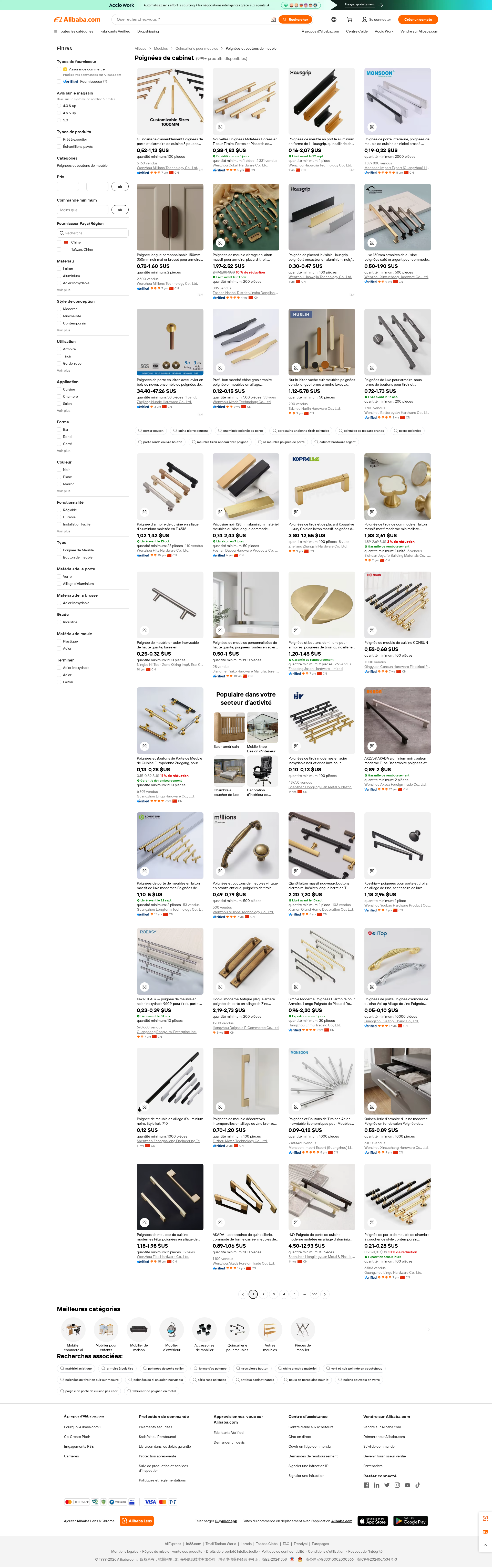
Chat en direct (300, 1437)
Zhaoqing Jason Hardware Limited (316, 669)
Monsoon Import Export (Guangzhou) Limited (397, 168)
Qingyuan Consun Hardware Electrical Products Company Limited (397, 667)
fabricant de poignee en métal (154, 1391)
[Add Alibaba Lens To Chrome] (137, 1521)
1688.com (193, 1544)
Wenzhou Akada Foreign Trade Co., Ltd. (395, 784)
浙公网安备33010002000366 (330, 1559)
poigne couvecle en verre (361, 1380)
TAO (286, 1544)
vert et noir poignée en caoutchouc (356, 1368)
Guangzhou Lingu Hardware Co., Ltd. (165, 796)
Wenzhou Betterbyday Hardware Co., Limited (397, 413)
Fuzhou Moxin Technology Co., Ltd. (240, 1141)
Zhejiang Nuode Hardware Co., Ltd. (164, 402)
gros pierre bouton (254, 1368)
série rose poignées (212, 1380)
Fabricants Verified (228, 1433)
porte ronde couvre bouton (162, 442)
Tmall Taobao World (221, 1544)
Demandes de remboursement (313, 1456)
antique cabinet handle (257, 1380)
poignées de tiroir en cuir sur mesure (92, 1380)
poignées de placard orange (364, 431)
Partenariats (373, 1466)
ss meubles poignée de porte (284, 442)
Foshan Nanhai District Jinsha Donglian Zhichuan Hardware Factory (246, 293)
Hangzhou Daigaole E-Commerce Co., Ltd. (246, 1028)
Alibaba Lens (87, 1521)
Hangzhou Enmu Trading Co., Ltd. (315, 1025)
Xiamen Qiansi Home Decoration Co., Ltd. (321, 909)
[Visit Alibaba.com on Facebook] (366, 1485)
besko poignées (410, 431)
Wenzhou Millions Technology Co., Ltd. (167, 168)
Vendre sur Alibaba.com (382, 1427)
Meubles (161, 48)
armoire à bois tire (120, 1368)
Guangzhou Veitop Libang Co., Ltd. (391, 1021)
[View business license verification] (292, 1559)
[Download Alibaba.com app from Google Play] (410, 1521)
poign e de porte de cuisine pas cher (91, 1391)
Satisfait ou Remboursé (157, 1437)
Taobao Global (267, 1544)
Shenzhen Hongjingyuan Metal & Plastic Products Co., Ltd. (322, 787)
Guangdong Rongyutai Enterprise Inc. (167, 1032)
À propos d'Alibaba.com (84, 1416)
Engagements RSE (79, 1446)
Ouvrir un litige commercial (310, 1446)
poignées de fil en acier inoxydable (158, 1380)
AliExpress (173, 1544)
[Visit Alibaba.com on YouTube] (407, 1485)
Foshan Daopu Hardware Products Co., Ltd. (246, 550)
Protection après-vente (157, 1456)
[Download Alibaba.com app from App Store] (372, 1521)
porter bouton (153, 431)
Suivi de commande (379, 1446)
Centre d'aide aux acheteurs (311, 1427)
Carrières (71, 1456)
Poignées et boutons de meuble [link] (251, 48)
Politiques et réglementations (162, 1480)
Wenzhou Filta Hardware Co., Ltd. (163, 550)
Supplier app (226, 1521)
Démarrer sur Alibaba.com (384, 1437)
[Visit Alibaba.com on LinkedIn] (377, 1485)
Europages (320, 1544)
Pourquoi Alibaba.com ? (82, 1427)
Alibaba (140, 48)
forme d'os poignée (213, 1368)
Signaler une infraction (306, 1476)
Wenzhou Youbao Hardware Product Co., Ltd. (397, 905)
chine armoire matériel (299, 1368)
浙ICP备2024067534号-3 (377, 1559)
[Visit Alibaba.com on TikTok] (418, 1485)
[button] (273, 19)
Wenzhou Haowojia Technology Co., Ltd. (320, 165)
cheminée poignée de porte (243, 431)
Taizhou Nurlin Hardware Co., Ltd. (315, 408)
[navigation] (93, 672)
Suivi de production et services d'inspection (163, 1468)
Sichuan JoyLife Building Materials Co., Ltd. (397, 555)
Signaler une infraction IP (309, 1466)
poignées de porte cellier (166, 1368)
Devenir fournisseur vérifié (384, 1456)
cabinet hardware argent (338, 442)
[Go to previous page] (243, 1294)
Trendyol (301, 1544)
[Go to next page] (325, 1294)
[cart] (350, 20)
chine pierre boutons (193, 431)
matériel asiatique (78, 1368)
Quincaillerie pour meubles (197, 48)
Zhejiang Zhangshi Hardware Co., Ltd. (318, 546)
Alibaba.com (341, 1521)
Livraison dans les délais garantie (165, 1446)
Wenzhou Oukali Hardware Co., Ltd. (240, 165)
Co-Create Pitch (77, 1437)
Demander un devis (229, 1442)
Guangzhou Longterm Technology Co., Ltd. (170, 909)
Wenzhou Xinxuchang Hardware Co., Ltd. (396, 277)
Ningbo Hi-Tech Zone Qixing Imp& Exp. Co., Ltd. (170, 664)
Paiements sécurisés (155, 1427)
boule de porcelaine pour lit (309, 1380)
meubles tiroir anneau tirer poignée (222, 442)
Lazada (246, 1544)
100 (314, 1294)
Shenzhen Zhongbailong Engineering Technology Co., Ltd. (170, 1141)
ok (120, 186)
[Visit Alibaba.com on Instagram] (397, 1485)
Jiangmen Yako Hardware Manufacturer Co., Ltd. (246, 671)
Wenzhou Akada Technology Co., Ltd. (242, 402)
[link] (485, 1518)
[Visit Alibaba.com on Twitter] (387, 1485)
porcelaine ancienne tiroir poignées (303, 431)
